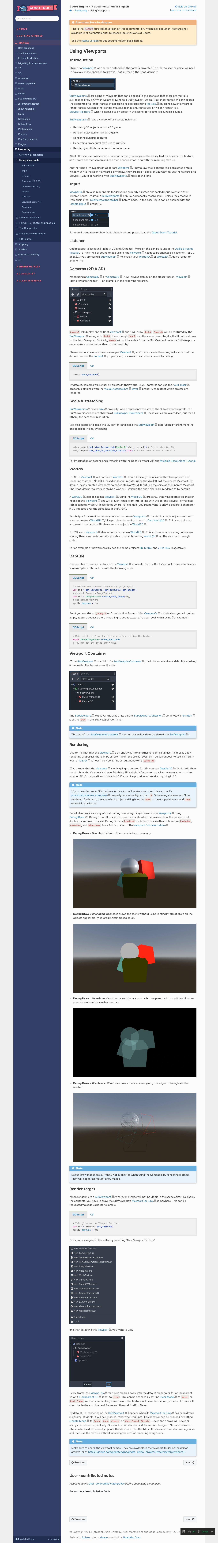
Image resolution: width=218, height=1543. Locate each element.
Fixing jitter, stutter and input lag (37, 223)
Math (21, 114)
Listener (26, 176)
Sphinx (86, 1537)
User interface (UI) (28, 254)
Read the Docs (132, 1537)
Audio (21, 88)
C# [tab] (92, 365)
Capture (26, 196)
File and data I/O (27, 98)
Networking (24, 124)
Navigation (24, 119)
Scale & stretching (31, 186)
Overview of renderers (31, 154)
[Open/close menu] (16, 47)
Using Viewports (29, 160)
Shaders (22, 249)
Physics (22, 134)
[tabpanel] (133, 375)
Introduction (28, 165)
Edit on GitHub (186, 6)
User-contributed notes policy (107, 1483)
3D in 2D (145, 548)
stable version (90, 40)
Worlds (25, 191)
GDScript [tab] (78, 365)
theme (104, 1537)
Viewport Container (31, 202)
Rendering (24, 149)
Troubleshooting (27, 53)
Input (24, 170)
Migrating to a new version (32, 63)
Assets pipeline (26, 83)
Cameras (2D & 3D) (31, 181)
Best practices (26, 48)
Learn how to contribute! (183, 10)
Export (22, 93)
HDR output (25, 239)
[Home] (70, 10)
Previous (79, 1462)
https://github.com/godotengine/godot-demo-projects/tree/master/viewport (135, 1452)
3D (19, 73)
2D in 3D (163, 548)
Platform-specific (28, 139)
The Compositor (28, 228)
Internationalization (28, 103)
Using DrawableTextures (32, 233)
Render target (29, 212)
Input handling (26, 108)
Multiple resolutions (30, 217)
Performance (25, 129)
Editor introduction (28, 58)
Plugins (22, 144)
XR (19, 259)
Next (188, 1462)
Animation (23, 78)
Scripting (23, 244)
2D (20, 68)
